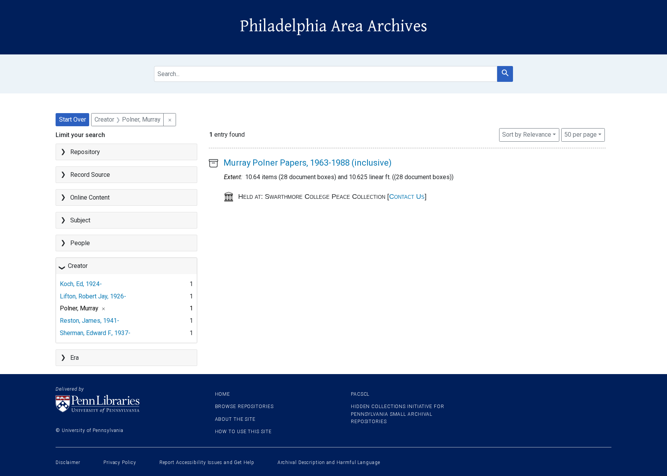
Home (222, 394)
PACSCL (360, 394)
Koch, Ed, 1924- (81, 284)
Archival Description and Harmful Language (329, 462)
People (80, 243)
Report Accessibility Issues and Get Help (206, 462)
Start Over (72, 119)
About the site (235, 419)
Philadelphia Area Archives (333, 26)
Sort (526, 134)
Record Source (90, 174)
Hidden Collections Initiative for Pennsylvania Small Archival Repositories (397, 414)
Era (74, 357)
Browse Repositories (244, 406)
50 (580, 134)
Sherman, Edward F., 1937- (95, 333)
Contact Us (407, 196)
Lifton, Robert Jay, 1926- (93, 296)
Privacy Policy (119, 462)
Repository (85, 152)
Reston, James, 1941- (89, 320)
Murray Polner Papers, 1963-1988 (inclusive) (307, 163)
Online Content (90, 197)
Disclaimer (68, 462)
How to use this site (243, 431)
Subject (80, 220)
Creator (78, 265)
